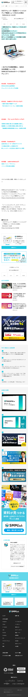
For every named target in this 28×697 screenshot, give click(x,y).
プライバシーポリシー (8, 690)
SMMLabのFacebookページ (9, 33)
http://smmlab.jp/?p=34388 (10, 228)
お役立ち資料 (5, 652)
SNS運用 (16, 646)
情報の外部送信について (8, 692)
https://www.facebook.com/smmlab (12, 198)
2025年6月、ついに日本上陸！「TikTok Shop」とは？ (13, 382)
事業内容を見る (21, 668)
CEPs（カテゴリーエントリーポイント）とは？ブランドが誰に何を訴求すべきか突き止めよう (13, 367)
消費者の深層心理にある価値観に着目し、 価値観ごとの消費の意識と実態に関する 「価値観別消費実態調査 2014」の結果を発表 (13, 126)
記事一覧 (17, 615)
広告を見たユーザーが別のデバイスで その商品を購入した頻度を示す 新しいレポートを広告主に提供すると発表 (12, 146)
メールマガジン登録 (7, 655)
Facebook (4, 635)
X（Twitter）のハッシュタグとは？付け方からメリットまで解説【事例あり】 (14, 360)
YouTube (4, 632)
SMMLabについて (17, 563)
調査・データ (17, 632)
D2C (3, 638)
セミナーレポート (18, 629)
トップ (4, 615)
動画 (3, 646)
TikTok (4, 624)
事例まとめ (17, 627)
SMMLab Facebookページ (10, 71)
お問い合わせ (21, 671)
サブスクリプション (6, 640)
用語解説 (16, 635)
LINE (3, 629)
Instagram (5, 621)
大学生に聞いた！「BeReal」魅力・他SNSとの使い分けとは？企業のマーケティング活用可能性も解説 (13, 353)
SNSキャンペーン (18, 643)
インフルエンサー (18, 621)
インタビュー (17, 624)
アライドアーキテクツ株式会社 (17, 566)
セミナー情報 (18, 652)
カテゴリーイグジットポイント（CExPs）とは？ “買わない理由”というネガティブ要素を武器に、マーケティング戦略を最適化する (14, 375)
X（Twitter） (5, 627)
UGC (3, 643)
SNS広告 (16, 640)
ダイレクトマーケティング (20, 638)
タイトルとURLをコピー (19, 18)
